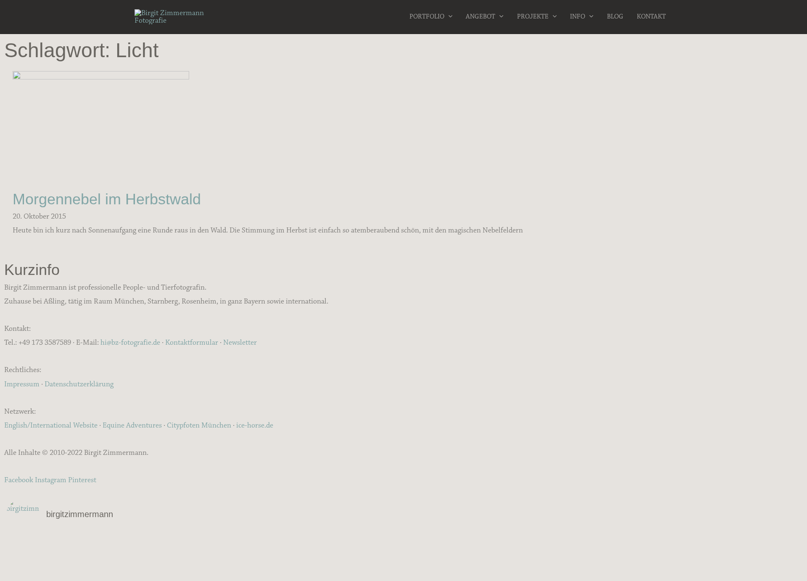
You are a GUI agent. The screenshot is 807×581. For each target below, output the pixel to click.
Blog (615, 17)
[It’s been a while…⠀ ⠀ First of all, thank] (403, 543)
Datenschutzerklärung (79, 384)
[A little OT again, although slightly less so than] (138, 554)
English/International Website (51, 425)
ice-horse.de (254, 425)
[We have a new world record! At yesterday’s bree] (138, 543)
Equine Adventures (132, 425)
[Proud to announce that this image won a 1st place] (668, 543)
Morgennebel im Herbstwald (107, 199)
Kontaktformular (191, 342)
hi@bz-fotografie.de (130, 342)
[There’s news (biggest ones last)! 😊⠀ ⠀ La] (138, 565)
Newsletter (240, 342)
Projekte (533, 17)
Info (577, 17)
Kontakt (651, 17)
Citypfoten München (199, 425)
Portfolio (426, 17)
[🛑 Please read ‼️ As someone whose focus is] (668, 554)
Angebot (480, 17)
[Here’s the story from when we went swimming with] (668, 565)
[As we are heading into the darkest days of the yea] (403, 554)
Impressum (22, 384)
